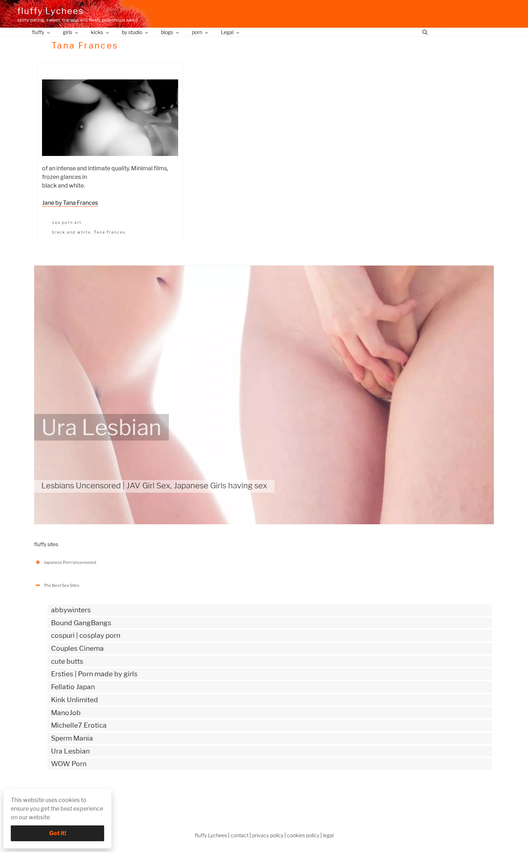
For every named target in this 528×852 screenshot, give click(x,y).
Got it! (57, 833)
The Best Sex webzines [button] (66, 793)
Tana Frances (110, 232)
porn (197, 32)
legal (328, 835)
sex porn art (67, 222)
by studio (132, 32)
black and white (71, 232)
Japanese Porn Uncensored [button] (70, 562)
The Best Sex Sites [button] (61, 585)
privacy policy (267, 835)
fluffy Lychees (50, 11)
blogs (167, 32)
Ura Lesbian (101, 427)
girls (67, 32)
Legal (227, 32)
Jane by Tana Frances (70, 202)
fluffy (38, 32)
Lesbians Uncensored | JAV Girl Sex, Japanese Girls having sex (154, 485)
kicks (97, 32)
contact (240, 835)
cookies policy (303, 835)
